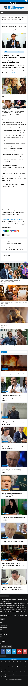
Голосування (4, 639)
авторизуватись (22, 257)
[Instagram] (15, 230)
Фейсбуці (12, 72)
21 (5, 671)
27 (1, 674)
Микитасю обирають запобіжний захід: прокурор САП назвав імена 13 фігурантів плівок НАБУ (12, 589)
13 (1, 669)
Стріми (2, 636)
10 (17, 666)
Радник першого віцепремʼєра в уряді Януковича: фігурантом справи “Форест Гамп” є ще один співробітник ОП (13, 446)
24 (17, 671)
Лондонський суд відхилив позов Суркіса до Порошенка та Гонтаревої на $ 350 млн (14, 248)
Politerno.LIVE (4, 634)
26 (25, 671)
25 (21, 671)
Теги (3, 235)
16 (13, 669)
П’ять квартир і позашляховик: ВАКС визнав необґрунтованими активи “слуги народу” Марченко (13, 518)
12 (25, 666)
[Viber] (11, 230)
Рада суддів (7, 235)
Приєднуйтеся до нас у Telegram (14, 52)
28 (5, 674)
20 (1, 671)
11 (21, 666)
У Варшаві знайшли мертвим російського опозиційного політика (12, 542)
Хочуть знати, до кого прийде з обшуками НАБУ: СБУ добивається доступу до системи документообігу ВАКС (13, 565)
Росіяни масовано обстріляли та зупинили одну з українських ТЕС (14, 373)
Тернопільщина (5, 513)
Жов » (4, 676)
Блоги (2, 632)
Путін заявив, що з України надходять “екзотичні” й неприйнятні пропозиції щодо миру (12, 470)
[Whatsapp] (8, 230)
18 (21, 669)
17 (17, 669)
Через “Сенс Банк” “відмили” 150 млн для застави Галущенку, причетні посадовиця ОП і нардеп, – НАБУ (13, 422)
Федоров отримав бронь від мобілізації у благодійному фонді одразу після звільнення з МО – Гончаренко (13, 494)
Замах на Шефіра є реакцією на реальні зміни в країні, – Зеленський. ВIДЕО (14, 242)
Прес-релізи (3, 641)
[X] (6, 230)
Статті (2, 629)
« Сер (1, 676)
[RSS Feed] (18, 230)
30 (13, 674)
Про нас (3, 643)
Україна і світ (4, 369)
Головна (3, 622)
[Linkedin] (13, 230)
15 (9, 669)
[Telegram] (4, 230)
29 (9, 674)
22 (9, 671)
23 (13, 671)
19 (25, 669)
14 (5, 669)
